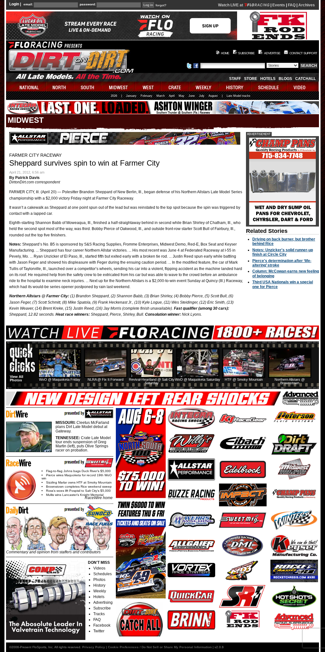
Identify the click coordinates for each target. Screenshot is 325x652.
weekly (204, 86)
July (201, 95)
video (303, 86)
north (60, 86)
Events (278, 5)
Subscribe (102, 608)
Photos (99, 579)
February (146, 95)
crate (175, 86)
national (26, 86)
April (172, 95)
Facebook (101, 625)
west (148, 86)
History (99, 585)
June (192, 95)
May (181, 95)
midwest (119, 86)
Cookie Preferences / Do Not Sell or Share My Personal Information (160, 647)
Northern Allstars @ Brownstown (290, 381)
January (131, 95)
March (160, 95)
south (88, 86)
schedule (269, 86)
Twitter (98, 631)
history (235, 86)
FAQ (291, 5)
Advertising (103, 602)
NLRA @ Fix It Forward (105, 379)
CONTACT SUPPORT (303, 53)
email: (28, 4)
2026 (114, 95)
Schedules (102, 574)
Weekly (99, 591)
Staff (235, 78)
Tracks (99, 614)
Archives (306, 5)
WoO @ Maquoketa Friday (59, 379)
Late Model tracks (238, 95)
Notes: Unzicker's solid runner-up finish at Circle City (282, 252)
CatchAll (305, 78)
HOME (225, 53)
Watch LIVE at (231, 5)
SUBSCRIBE (246, 53)
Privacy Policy (93, 647)
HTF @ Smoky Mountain (244, 379)
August (213, 95)
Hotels (267, 78)
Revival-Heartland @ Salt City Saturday (152, 381)
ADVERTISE (272, 53)
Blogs (285, 78)
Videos (99, 568)
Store (250, 78)
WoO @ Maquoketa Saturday (197, 379)
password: (88, 4)
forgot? (161, 5)
